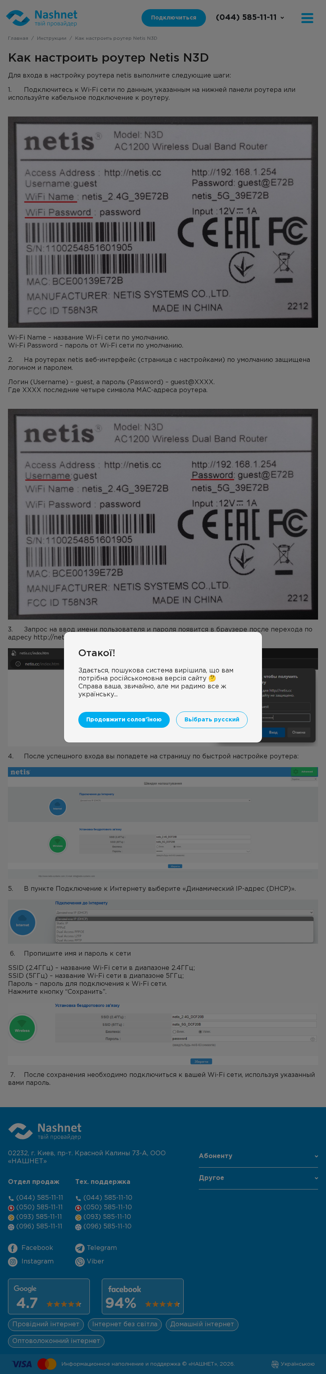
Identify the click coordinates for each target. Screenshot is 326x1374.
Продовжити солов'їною (124, 719)
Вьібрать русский (211, 719)
